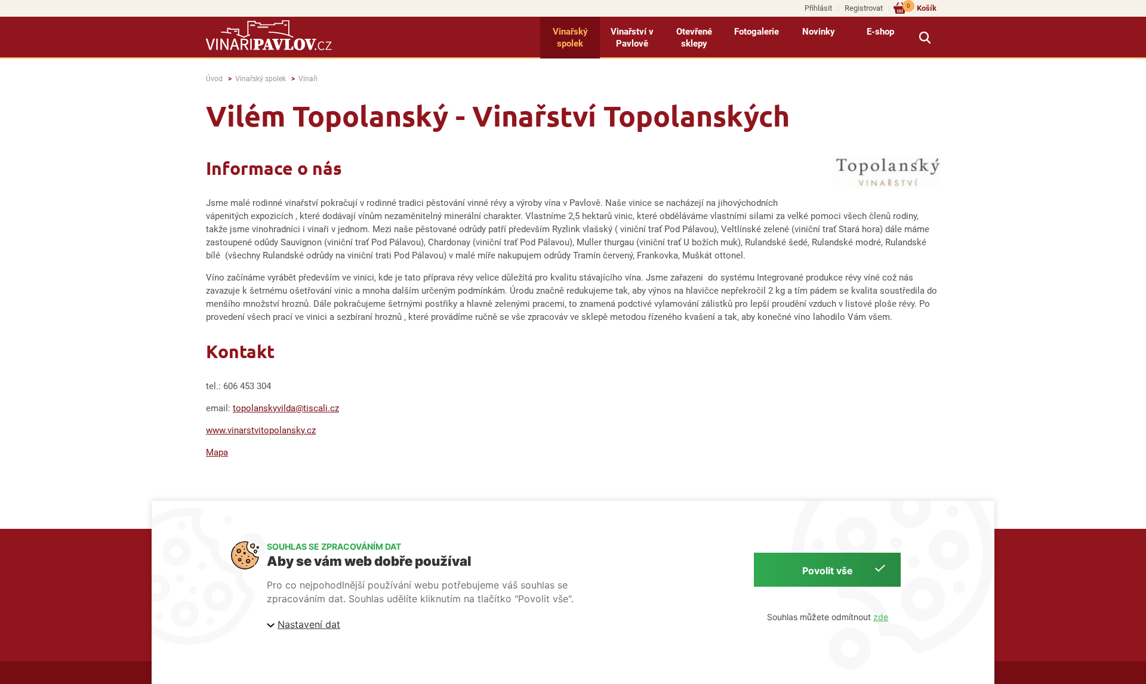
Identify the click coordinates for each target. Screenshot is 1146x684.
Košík (921, 7)
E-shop (880, 31)
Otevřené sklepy (694, 37)
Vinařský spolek (570, 37)
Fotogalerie (756, 31)
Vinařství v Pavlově (632, 37)
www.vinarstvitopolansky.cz (261, 430)
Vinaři (308, 79)
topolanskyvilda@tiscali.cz (286, 408)
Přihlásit (818, 8)
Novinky (818, 31)
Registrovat (864, 8)
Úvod (214, 79)
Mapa (217, 452)
